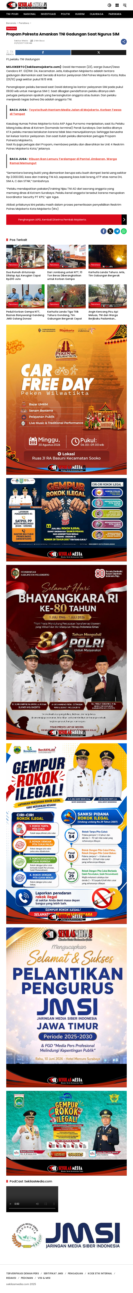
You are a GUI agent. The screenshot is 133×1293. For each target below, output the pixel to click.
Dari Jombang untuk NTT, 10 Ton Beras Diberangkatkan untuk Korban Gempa (64, 276)
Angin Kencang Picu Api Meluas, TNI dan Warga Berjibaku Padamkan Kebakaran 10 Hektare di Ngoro (103, 315)
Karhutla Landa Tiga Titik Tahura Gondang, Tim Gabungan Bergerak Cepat (64, 315)
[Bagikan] (124, 42)
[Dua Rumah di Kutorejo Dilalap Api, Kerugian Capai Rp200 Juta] (25, 257)
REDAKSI (11, 1278)
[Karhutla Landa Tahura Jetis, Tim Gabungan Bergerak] (107, 257)
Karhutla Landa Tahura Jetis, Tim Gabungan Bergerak (106, 274)
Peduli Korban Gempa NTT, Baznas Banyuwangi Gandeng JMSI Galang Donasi (25, 315)
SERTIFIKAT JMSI (53, 1273)
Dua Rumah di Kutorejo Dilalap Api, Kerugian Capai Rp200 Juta (23, 276)
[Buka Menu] (117, 5)
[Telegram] (117, 231)
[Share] (43, 52)
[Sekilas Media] (26, 5)
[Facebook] (104, 231)
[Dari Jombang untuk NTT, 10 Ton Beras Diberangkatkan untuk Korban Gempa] (66, 257)
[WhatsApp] (124, 231)
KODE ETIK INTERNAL (100, 1273)
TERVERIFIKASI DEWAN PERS (22, 1273)
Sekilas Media (21, 41)
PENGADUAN (75, 1273)
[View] (98, 52)
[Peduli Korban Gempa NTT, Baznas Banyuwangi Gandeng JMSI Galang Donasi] (25, 296)
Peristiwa (11, 28)
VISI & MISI (44, 1278)
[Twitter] (110, 231)
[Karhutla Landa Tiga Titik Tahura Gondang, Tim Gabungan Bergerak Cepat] (66, 296)
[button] (109, 5)
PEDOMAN (27, 1278)
